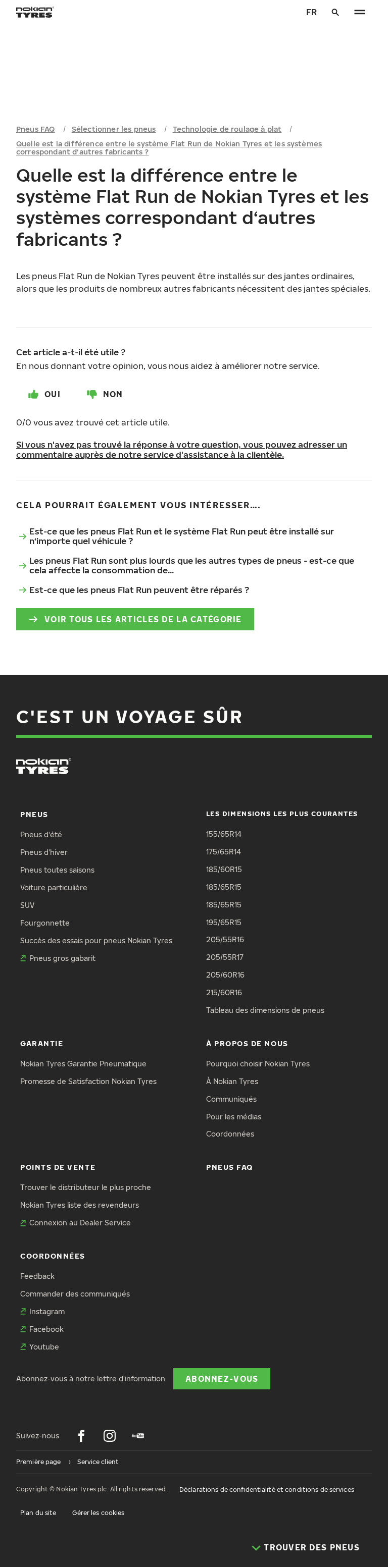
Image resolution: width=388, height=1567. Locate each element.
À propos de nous (247, 1043)
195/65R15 (223, 922)
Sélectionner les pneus (114, 129)
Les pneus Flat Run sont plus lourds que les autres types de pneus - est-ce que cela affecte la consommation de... (191, 565)
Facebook (46, 1329)
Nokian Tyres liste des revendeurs (79, 1205)
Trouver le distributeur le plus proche (85, 1187)
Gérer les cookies (98, 1513)
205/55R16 (225, 939)
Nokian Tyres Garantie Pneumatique (83, 1063)
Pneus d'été (41, 834)
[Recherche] (335, 12)
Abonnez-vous (221, 1378)
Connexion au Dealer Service (80, 1222)
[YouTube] (138, 1436)
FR (311, 12)
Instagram (47, 1311)
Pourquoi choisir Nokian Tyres (258, 1063)
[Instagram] (109, 1436)
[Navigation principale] (360, 12)
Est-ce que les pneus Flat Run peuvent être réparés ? (139, 589)
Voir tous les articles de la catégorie (143, 619)
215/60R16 (224, 992)
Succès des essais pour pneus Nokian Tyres (96, 940)
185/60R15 (224, 869)
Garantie (41, 1043)
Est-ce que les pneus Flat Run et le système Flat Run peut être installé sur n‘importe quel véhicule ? (181, 536)
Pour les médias (233, 1116)
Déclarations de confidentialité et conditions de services (266, 1489)
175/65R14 (223, 851)
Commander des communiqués (75, 1293)
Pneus (34, 814)
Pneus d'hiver (44, 852)
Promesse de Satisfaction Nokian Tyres (88, 1081)
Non (113, 394)
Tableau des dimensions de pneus (265, 1010)
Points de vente (57, 1167)
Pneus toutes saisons (57, 870)
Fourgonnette (45, 922)
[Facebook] (81, 1436)
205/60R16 (225, 974)
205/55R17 (225, 957)
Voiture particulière (53, 887)
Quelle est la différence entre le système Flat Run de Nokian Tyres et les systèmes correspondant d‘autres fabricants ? (169, 147)
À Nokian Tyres (232, 1081)
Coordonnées (230, 1133)
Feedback (37, 1276)
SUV (27, 905)
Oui (52, 394)
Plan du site (38, 1513)
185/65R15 (223, 887)
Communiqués (231, 1099)
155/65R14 (223, 834)
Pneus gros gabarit (62, 958)
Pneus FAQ (35, 129)
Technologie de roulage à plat (227, 129)
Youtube (44, 1346)
